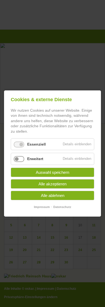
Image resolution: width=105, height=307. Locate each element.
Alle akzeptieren (52, 184)
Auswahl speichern (52, 172)
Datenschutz (62, 207)
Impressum (42, 207)
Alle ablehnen (52, 195)
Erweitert (35, 159)
